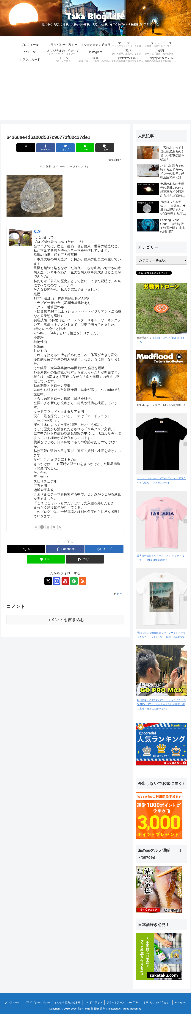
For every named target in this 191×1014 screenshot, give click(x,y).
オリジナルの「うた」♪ (156, 1002)
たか (37, 231)
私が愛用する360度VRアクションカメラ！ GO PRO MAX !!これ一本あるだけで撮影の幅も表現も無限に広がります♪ (161, 704)
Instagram (180, 1002)
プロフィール (12, 1002)
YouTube (134, 1002)
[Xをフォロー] (36, 527)
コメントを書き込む (65, 619)
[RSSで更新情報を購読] (59, 527)
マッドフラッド (93, 1002)
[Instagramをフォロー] (42, 527)
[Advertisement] (95, 94)
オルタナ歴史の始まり (67, 1002)
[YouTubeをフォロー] (48, 527)
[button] (104, 147)
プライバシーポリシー (37, 1002)
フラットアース (116, 1002)
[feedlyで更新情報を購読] (53, 527)
